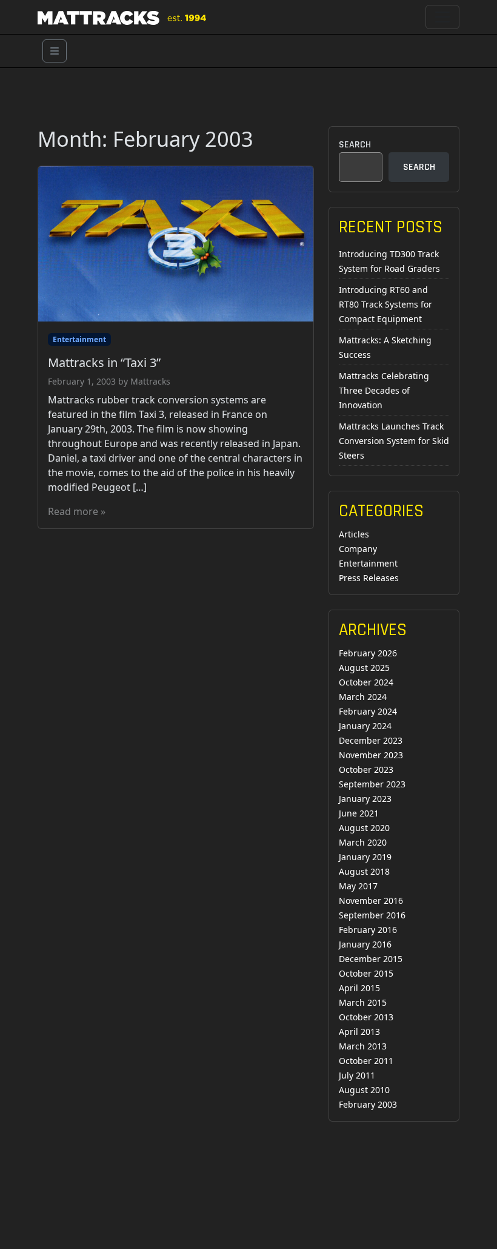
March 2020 (363, 842)
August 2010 (364, 1090)
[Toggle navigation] (442, 17)
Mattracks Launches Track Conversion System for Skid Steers (394, 440)
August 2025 (364, 667)
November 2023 (371, 755)
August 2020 (364, 827)
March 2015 (363, 1002)
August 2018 (364, 871)
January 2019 (365, 857)
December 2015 (370, 959)
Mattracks (150, 381)
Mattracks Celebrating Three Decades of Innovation (384, 390)
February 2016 (368, 929)
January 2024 (365, 726)
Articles (354, 534)
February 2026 (368, 653)
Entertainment (79, 339)
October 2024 (366, 682)
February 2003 (368, 1104)
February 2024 (368, 711)
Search (355, 144)
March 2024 (363, 696)
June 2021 (359, 813)
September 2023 (372, 784)
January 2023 (365, 798)
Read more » (76, 511)
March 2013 (363, 1046)
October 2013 (366, 1017)
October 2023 (366, 769)
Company (358, 548)
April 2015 (359, 988)
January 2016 (365, 944)
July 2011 (357, 1075)
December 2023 (370, 740)
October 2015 (366, 973)
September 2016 (372, 915)
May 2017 (358, 886)
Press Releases (369, 578)
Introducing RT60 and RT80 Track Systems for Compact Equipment (385, 304)
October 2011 (366, 1060)
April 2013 (359, 1031)
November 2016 (371, 900)
